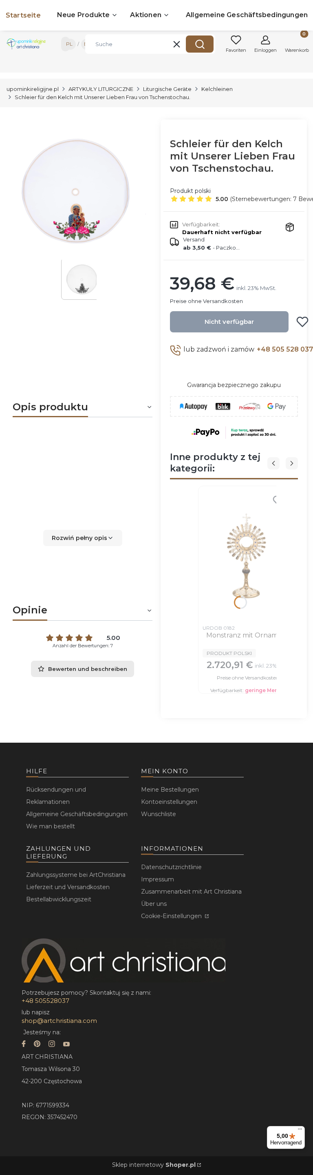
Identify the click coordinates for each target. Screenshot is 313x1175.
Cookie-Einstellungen (172, 916)
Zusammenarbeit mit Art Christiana (191, 891)
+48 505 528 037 (285, 349)
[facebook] (24, 1044)
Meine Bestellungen (170, 789)
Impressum (157, 879)
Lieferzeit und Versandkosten (68, 887)
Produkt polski (190, 191)
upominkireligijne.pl (33, 89)
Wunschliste (158, 814)
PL (69, 44)
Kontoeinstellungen (169, 801)
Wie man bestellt (50, 826)
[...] (76, 189)
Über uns (154, 903)
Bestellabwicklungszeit (58, 899)
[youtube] (66, 1044)
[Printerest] (37, 1044)
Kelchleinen (217, 89)
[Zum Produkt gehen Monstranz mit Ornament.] (248, 555)
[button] (200, 44)
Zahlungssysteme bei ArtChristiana (76, 874)
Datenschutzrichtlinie (171, 867)
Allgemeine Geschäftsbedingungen (77, 814)
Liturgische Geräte (167, 89)
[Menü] (300, 1131)
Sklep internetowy (154, 1164)
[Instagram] (51, 1044)
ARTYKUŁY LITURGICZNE (100, 89)
